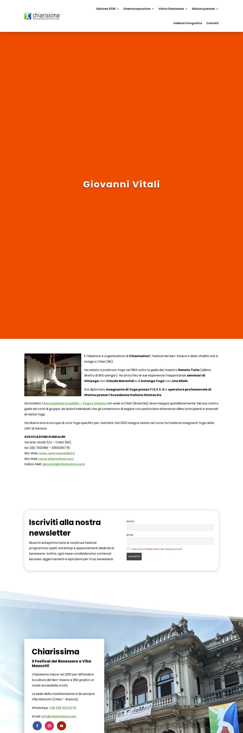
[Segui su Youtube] (61, 725)
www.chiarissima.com (56, 459)
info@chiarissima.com (58, 716)
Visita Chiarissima (171, 9)
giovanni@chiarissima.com (63, 464)
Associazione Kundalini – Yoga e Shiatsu (74, 403)
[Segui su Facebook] (37, 725)
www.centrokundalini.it (57, 453)
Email (130, 534)
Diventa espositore (137, 9)
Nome (130, 521)
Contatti (212, 23)
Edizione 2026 (106, 9)
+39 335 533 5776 (62, 708)
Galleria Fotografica (187, 23)
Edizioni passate (203, 9)
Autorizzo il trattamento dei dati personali (157, 549)
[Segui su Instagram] (49, 725)
